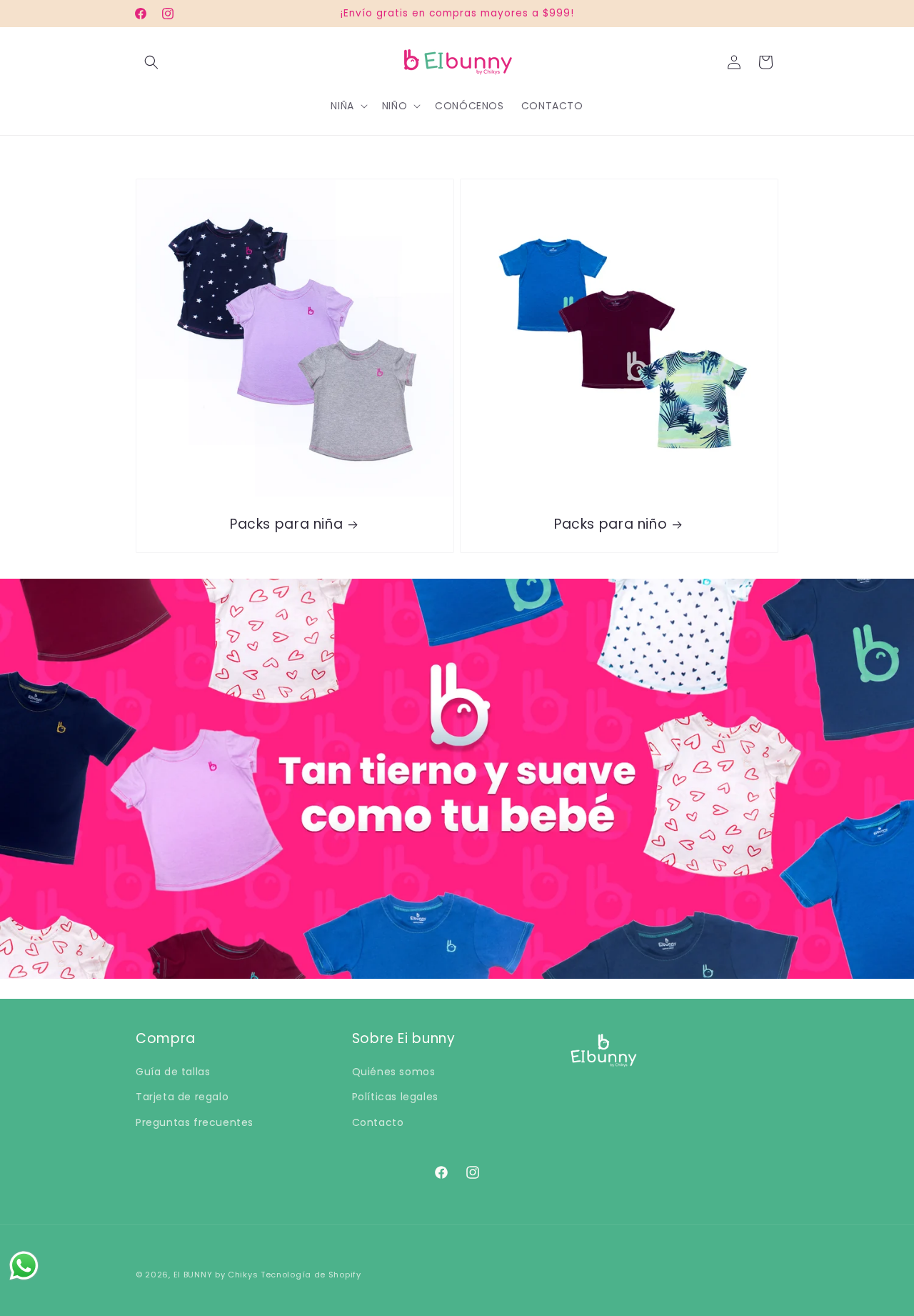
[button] (151, 62)
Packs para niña (286, 524)
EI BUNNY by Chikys (217, 1274)
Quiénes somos (394, 1072)
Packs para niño (610, 524)
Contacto (378, 1122)
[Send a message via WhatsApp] (24, 1265)
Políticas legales (395, 1097)
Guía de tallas (173, 1072)
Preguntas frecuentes (194, 1122)
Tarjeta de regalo (182, 1097)
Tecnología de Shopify (311, 1274)
